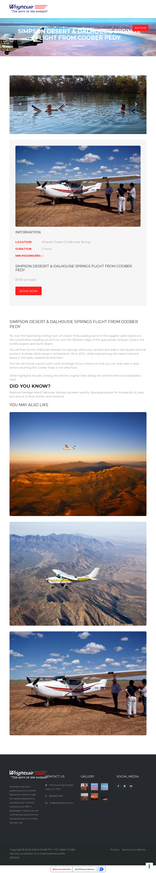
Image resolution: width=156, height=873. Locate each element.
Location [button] (107, 27)
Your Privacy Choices (84, 869)
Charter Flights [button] (73, 27)
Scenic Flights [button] (92, 27)
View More (78, 473)
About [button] (59, 27)
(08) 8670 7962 (56, 796)
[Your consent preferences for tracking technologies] (149, 866)
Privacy (114, 849)
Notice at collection (62, 869)
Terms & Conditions (134, 849)
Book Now (28, 291)
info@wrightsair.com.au (61, 802)
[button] (140, 24)
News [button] (117, 27)
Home (51, 27)
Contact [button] (126, 27)
